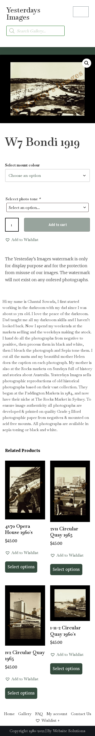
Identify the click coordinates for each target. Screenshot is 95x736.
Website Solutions (69, 730)
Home (9, 713)
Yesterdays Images (23, 13)
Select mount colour (22, 165)
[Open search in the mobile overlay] (35, 31)
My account (57, 713)
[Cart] (81, 11)
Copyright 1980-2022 (27, 730)
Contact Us (81, 713)
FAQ (39, 713)
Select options (21, 566)
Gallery (25, 713)
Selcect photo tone (23, 198)
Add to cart (58, 224)
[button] (84, 28)
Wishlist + (51, 720)
